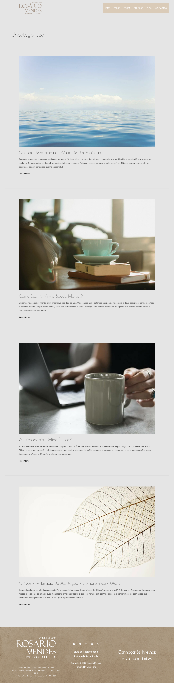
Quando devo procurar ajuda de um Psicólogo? (61, 152)
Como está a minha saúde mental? (51, 296)
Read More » (24, 173)
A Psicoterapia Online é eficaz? (46, 439)
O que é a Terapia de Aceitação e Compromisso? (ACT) (69, 583)
